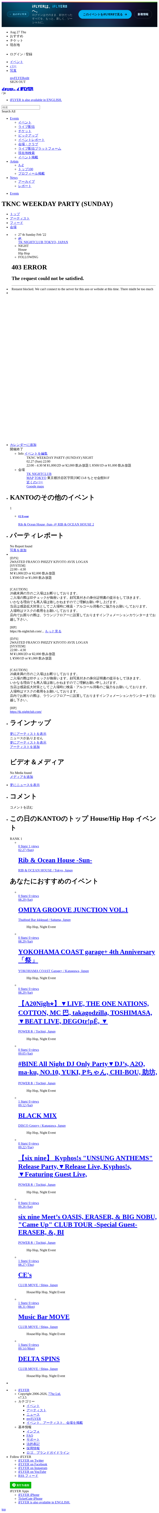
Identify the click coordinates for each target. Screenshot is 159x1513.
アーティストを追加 (25, 747)
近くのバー (34, 482)
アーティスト (20, 218)
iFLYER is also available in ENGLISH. (36, 100)
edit (26, 78)
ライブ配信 (26, 126)
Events (14, 118)
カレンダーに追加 (23, 445)
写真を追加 (18, 550)
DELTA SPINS (39, 1358)
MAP (30, 478)
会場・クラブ (28, 144)
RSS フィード (28, 1475)
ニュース (33, 1414)
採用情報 (33, 1448)
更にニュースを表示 (25, 785)
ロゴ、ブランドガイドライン (48, 1452)
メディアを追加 (21, 777)
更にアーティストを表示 (28, 734)
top (4, 1509)
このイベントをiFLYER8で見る (105, 14)
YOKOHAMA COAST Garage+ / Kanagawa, (53, 971)
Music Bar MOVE (44, 1316)
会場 (13, 227)
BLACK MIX (37, 1115)
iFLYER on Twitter (31, 1460)
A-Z (21, 165)
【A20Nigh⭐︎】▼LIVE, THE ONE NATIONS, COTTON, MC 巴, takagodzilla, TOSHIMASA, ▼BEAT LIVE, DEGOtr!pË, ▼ (85, 1012)
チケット (24, 131)
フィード (16, 223)
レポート (24, 186)
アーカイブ (26, 181)
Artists (14, 161)
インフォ (33, 1431)
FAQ (29, 1435)
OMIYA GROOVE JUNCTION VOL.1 (73, 909)
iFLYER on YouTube (32, 1472)
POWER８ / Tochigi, (36, 1031)
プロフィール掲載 (31, 173)
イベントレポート (31, 140)
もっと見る (53, 631)
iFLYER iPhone (28, 1495)
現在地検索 (26, 153)
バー (13, 66)
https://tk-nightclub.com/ (26, 711)
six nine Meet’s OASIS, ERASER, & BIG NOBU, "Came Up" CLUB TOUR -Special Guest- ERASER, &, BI (87, 1224)
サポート (33, 1439)
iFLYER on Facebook (32, 1464)
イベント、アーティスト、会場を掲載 (54, 1422)
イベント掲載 (28, 157)
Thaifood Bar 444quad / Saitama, (44, 920)
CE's (25, 1275)
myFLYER (17, 78)
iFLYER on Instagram (32, 1468)
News (14, 177)
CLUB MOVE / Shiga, (38, 1285)
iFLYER (23, 1390)
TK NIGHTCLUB (39, 474)
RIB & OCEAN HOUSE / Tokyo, (45, 870)
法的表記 (33, 1444)
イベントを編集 (36, 453)
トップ (15, 214)
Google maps (35, 486)
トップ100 (25, 169)
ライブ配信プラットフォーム (39, 148)
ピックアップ (28, 135)
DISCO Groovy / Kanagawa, (42, 1125)
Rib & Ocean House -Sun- (55, 860)
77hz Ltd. (54, 1394)
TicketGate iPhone (30, 1498)
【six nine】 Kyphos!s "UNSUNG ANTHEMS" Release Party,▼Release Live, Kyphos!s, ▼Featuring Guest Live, (85, 1166)
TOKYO (40, 478)
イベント (16, 62)
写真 (13, 70)
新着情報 (143, 14)
